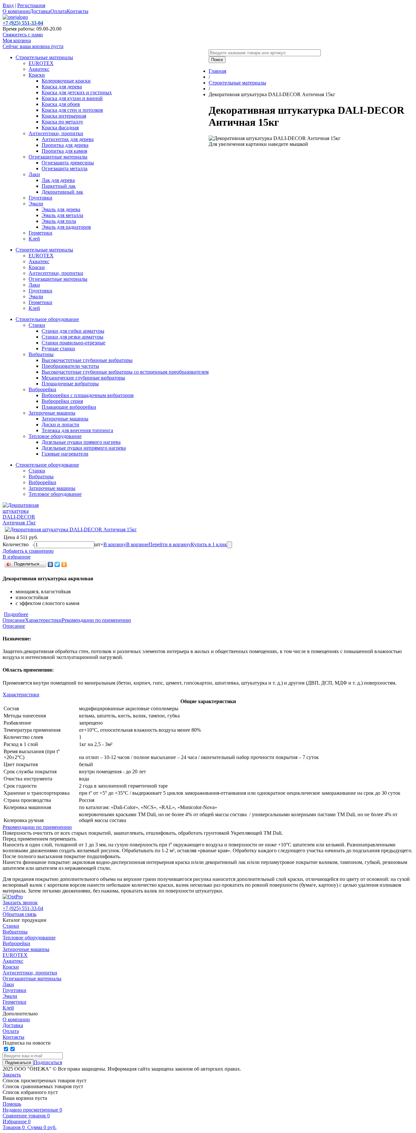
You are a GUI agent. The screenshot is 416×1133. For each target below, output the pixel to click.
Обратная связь (19, 914)
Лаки (34, 174)
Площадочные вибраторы (70, 383)
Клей (34, 238)
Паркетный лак (59, 186)
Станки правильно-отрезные (73, 342)
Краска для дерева (62, 86)
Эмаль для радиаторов (66, 227)
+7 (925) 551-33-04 (23, 908)
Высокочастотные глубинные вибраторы (87, 360)
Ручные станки (58, 348)
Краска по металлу (62, 121)
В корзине (137, 544)
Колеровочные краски (66, 81)
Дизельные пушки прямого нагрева (81, 442)
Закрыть (12, 1074)
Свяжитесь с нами (23, 34)
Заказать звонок (20, 902)
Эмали (36, 203)
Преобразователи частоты (70, 366)
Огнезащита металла (64, 168)
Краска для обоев (61, 104)
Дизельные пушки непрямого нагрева (84, 448)
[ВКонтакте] (50, 564)
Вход (8, 5)
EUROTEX (41, 63)
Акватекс (39, 69)
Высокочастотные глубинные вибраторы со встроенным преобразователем (125, 372)
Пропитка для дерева (65, 145)
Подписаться (47, 1062)
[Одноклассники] (64, 564)
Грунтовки (40, 197)
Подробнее (16, 614)
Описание (14, 620)
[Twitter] (57, 564)
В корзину (114, 544)
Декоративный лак (62, 192)
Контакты (77, 11)
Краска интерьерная (64, 116)
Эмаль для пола (59, 221)
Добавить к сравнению (28, 551)
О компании (16, 11)
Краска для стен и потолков (72, 110)
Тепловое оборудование (55, 436)
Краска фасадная (60, 127)
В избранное (17, 557)
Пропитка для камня (64, 151)
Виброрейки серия (62, 401)
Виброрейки (42, 389)
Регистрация (31, 5)
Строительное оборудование (47, 319)
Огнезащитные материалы (58, 157)
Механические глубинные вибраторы (83, 377)
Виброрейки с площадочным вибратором (88, 395)
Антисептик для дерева (68, 139)
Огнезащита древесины (68, 162)
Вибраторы (41, 354)
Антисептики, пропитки (56, 133)
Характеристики (43, 620)
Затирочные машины (52, 413)
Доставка (40, 11)
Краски (37, 75)
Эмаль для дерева (61, 209)
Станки (37, 325)
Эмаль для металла (62, 215)
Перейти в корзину (170, 544)
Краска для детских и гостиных (77, 92)
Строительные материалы (44, 57)
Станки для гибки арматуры (73, 331)
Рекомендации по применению (96, 620)
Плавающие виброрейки (69, 407)
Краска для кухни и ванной (72, 98)
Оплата (58, 11)
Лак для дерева (58, 180)
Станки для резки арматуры (72, 337)
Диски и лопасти (60, 424)
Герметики (40, 233)
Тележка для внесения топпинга (77, 430)
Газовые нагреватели (65, 454)
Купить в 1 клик (209, 544)
